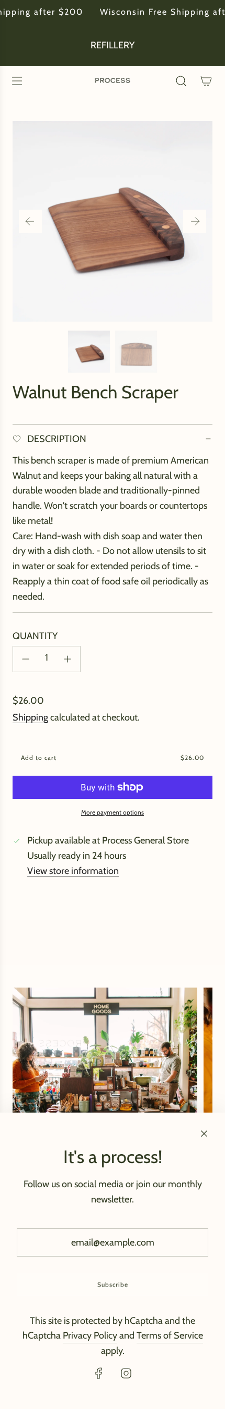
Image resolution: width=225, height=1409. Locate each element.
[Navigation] (16, 81)
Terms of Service (170, 1335)
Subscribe (112, 1285)
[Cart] (206, 81)
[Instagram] (126, 1373)
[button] (30, 221)
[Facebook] (98, 1373)
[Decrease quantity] (25, 659)
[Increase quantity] (67, 659)
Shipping (30, 717)
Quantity (35, 636)
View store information (73, 871)
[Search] (181, 81)
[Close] (204, 1133)
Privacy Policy (90, 1335)
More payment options (112, 812)
